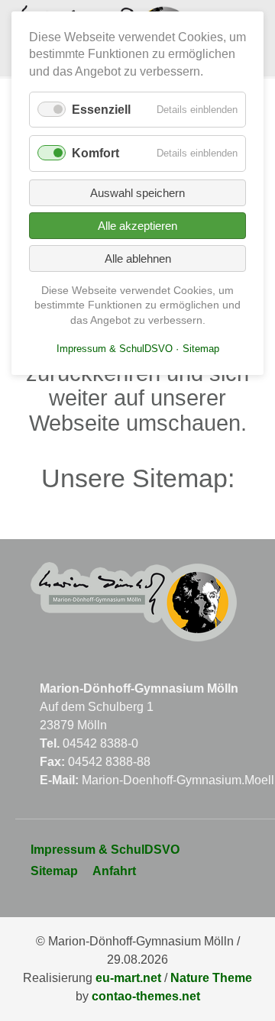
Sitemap (54, 870)
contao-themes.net (146, 996)
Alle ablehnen (138, 258)
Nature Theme (211, 977)
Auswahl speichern (137, 192)
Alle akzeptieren (137, 225)
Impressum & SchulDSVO (105, 849)
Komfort (95, 153)
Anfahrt (114, 870)
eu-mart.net (128, 977)
